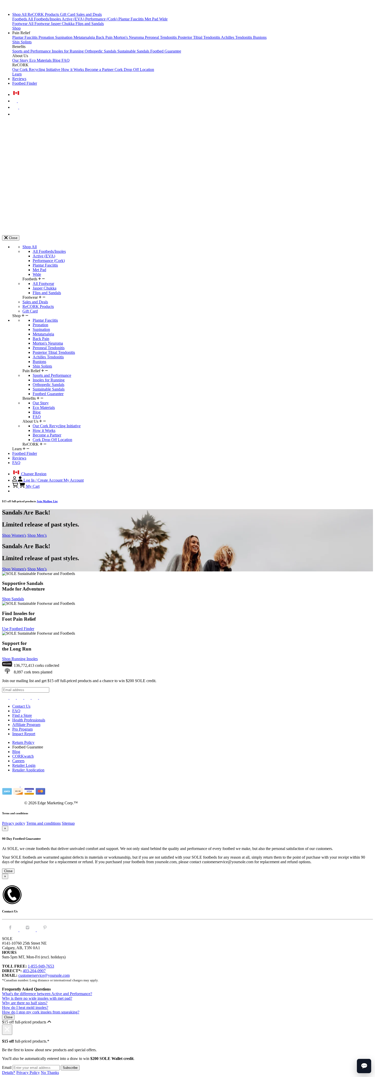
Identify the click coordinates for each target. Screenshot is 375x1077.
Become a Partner (100, 69)
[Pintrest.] (45, 930)
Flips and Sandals (90, 23)
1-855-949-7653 (41, 966)
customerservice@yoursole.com (44, 975)
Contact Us (21, 706)
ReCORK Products (44, 14)
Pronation (47, 37)
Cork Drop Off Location (134, 69)
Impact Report (23, 734)
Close (8, 871)
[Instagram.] (28, 930)
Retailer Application (28, 770)
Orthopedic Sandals (101, 51)
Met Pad (152, 19)
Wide (163, 19)
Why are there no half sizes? (24, 1003)
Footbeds (20, 19)
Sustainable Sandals (133, 51)
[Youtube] (42, 697)
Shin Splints (22, 42)
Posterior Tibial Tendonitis (199, 37)
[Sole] (16, 6)
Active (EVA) (73, 19)
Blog (57, 60)
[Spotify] (35, 697)
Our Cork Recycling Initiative (36, 69)
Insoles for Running (68, 51)
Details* (8, 1072)
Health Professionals (28, 720)
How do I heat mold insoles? (25, 1007)
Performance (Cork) (101, 19)
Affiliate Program (26, 724)
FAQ (65, 60)
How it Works (73, 69)
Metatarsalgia (84, 37)
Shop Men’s (37, 535)
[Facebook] (13, 697)
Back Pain (105, 37)
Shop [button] (16, 28)
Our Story (20, 60)
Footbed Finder (24, 83)
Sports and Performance (32, 51)
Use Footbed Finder (18, 629)
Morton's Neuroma (129, 37)
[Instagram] (5, 697)
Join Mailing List (47, 501)
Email (6, 1067)
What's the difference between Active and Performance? (47, 994)
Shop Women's (14, 535)
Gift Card (68, 14)
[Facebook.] (10, 930)
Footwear (20, 23)
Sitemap (68, 823)
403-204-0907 (34, 971)
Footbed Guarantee (165, 51)
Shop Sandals (13, 599)
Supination (64, 37)
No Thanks (50, 1072)
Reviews (19, 79)
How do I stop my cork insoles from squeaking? (40, 1012)
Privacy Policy (28, 1072)
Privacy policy (13, 823)
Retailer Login (23, 765)
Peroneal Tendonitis (161, 37)
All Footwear (39, 23)
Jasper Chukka (63, 23)
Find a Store (22, 715)
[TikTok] (28, 697)
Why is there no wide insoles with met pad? (37, 998)
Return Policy (23, 742)
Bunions (260, 37)
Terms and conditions (43, 823)
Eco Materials (41, 60)
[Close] (7, 1029)
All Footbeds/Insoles (45, 19)
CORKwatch (23, 756)
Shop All (20, 14)
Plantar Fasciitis (131, 19)
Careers (18, 761)
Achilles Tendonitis (237, 37)
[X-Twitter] (20, 697)
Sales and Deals (89, 14)
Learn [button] (17, 74)
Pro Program (22, 729)
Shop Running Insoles (20, 659)
